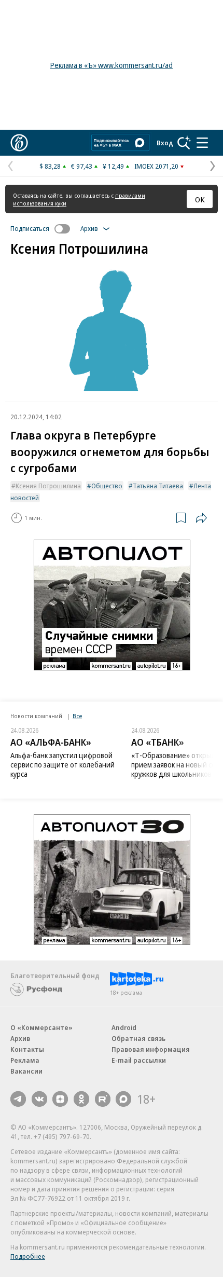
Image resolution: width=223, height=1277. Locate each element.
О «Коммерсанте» (41, 1027)
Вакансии (26, 1071)
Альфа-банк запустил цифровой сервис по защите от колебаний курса (62, 764)
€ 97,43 (81, 166)
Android (124, 1027)
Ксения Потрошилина (48, 485)
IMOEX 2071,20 (156, 166)
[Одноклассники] (81, 1099)
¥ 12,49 (113, 166)
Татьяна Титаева (158, 485)
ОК (200, 199)
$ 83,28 (50, 166)
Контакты (27, 1049)
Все (77, 716)
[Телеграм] (18, 1099)
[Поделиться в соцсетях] (201, 518)
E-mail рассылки (139, 1060)
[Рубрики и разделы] (202, 142)
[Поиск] (184, 142)
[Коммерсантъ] (19, 143)
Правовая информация (151, 1049)
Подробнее (27, 1256)
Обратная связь (138, 1038)
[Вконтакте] (39, 1099)
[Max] (123, 1099)
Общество (106, 485)
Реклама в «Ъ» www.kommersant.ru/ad (111, 65)
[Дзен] (60, 1099)
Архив (20, 1038)
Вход (165, 142)
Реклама (24, 1060)
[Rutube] (102, 1099)
